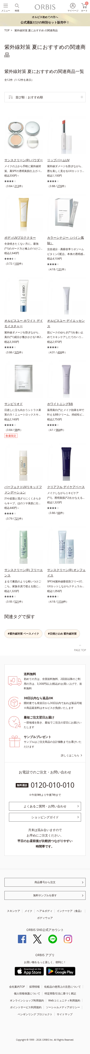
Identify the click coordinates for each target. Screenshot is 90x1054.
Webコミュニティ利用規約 (64, 1000)
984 (58, 430)
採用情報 (34, 987)
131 (59, 269)
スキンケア (13, 911)
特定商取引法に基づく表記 (60, 993)
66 (58, 513)
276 (59, 186)
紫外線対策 (21, 30)
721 (16, 518)
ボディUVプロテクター (20, 237)
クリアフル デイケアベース (66, 487)
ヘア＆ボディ (44, 911)
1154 (60, 601)
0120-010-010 (52, 785)
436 (59, 352)
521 (16, 601)
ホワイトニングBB (60, 404)
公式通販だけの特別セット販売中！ (45, 19)
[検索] (16, 5)
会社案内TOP (17, 987)
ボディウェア (45, 918)
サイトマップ (65, 1014)
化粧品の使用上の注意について (62, 987)
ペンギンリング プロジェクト (35, 1014)
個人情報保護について (27, 993)
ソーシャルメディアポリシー (63, 1007)
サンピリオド (13, 404)
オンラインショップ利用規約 (27, 1000)
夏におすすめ (36, 30)
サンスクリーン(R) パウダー (23, 160)
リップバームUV (58, 160)
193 (16, 263)
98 (15, 430)
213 (16, 186)
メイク (28, 911)
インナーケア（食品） (70, 911)
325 (16, 352)
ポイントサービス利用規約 (26, 1007)
